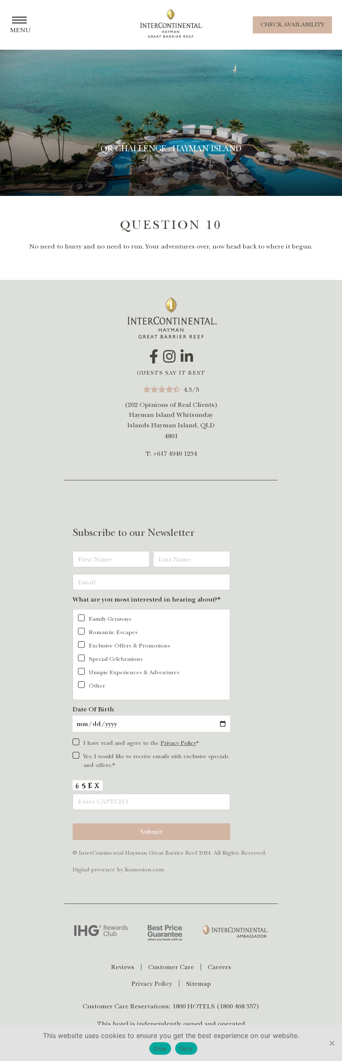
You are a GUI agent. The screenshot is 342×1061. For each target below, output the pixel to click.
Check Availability (292, 24)
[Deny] (331, 1043)
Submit (151, 831)
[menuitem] (126, 967)
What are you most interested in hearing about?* (147, 599)
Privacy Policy (178, 742)
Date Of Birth (93, 709)
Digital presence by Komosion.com (118, 869)
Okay (160, 1048)
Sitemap (198, 983)
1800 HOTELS (193, 1006)
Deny (186, 1048)
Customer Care (171, 967)
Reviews (122, 967)
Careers (219, 967)
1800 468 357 (237, 1006)
